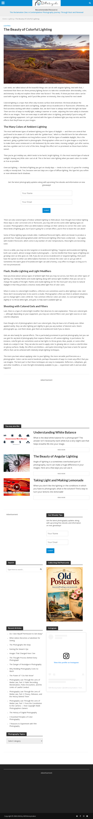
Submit (46, 210)
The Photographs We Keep (20, 645)
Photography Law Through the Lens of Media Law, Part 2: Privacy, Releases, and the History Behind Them (25, 694)
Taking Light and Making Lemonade (58, 480)
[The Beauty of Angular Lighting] (17, 463)
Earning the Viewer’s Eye (18, 649)
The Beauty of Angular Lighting (55, 456)
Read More (61, 450)
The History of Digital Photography (23, 712)
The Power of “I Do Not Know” (21, 675)
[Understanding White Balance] (17, 439)
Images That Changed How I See (22, 653)
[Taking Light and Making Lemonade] (17, 486)
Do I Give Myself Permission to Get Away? (26, 634)
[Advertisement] (46, 398)
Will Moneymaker (55, 688)
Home (4, 19)
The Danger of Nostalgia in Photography (25, 664)
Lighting (11, 19)
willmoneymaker (70, 688)
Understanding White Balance (54, 432)
